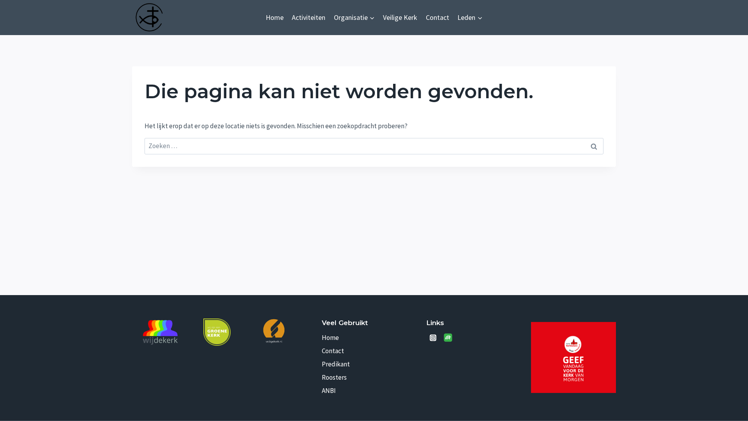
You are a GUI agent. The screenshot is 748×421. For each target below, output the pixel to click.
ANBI (329, 390)
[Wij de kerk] (160, 332)
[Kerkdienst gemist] (448, 337)
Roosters (334, 377)
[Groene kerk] (217, 332)
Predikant (336, 364)
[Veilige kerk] (274, 330)
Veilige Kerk (400, 17)
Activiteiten (308, 17)
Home (275, 17)
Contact (437, 17)
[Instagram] (432, 337)
